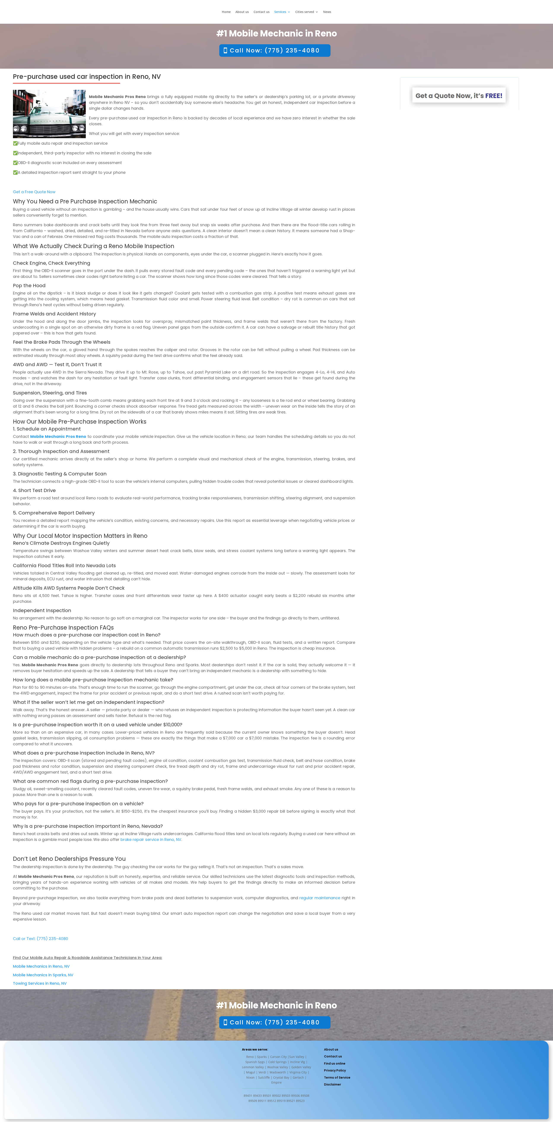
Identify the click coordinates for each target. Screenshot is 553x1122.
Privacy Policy (335, 1070)
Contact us (262, 12)
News (327, 12)
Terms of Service (337, 1077)
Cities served (304, 12)
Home (226, 12)
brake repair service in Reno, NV (151, 839)
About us (242, 12)
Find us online (334, 1063)
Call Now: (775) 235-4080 (275, 50)
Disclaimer (332, 1084)
